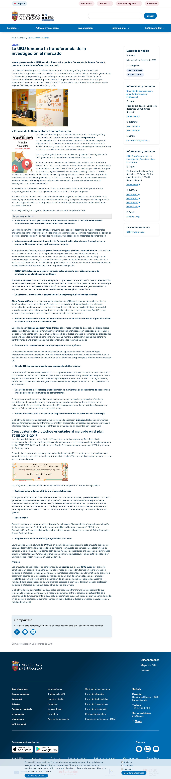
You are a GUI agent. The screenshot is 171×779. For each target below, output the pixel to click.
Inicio (14, 38)
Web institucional (131, 758)
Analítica (128, 762)
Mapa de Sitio (149, 665)
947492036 (132, 206)
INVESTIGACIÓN (135, 70)
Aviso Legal (37, 758)
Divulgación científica (95, 714)
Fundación (52, 704)
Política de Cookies (36, 775)
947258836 (132, 126)
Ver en (132, 116)
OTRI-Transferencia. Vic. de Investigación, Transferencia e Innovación (140, 159)
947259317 (132, 130)
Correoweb (17, 699)
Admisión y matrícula (47, 28)
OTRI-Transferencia (135, 232)
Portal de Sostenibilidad (96, 699)
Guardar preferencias (134, 772)
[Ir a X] (17, 632)
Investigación (85, 28)
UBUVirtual (86, 3)
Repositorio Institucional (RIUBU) (100, 719)
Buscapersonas (150, 659)
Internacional (119, 28)
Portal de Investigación (96, 709)
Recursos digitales (20, 694)
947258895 (132, 202)
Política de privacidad (104, 758)
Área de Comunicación (58, 719)
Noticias (22, 38)
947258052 (132, 198)
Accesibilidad (18, 758)
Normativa (53, 714)
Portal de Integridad (94, 694)
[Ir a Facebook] (25, 632)
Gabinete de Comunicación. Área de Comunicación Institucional (139, 94)
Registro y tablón (56, 699)
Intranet (145, 670)
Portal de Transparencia (96, 704)
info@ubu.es (138, 716)
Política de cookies (77, 758)
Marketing (128, 765)
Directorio (55, 758)
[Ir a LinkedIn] (33, 632)
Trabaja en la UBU (56, 694)
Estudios (12, 28)
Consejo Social (55, 709)
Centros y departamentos (97, 689)
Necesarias (129, 769)
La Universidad (153, 28)
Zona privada (153, 758)
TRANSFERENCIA (135, 75)
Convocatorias (55, 689)
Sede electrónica (20, 689)
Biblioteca (152, 3)
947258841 (132, 194)
